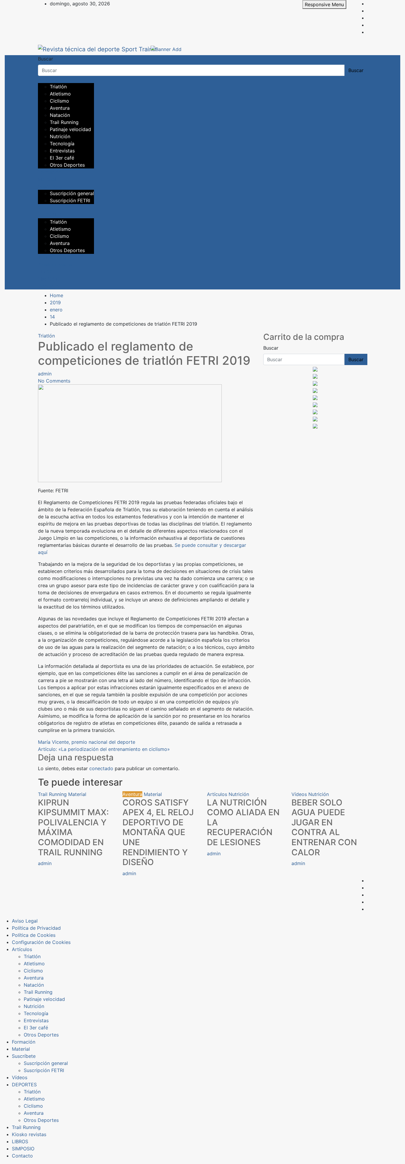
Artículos (48, 79)
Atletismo (60, 94)
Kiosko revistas (55, 264)
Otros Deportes (67, 165)
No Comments (54, 381)
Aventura (60, 108)
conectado (101, 768)
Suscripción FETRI (70, 200)
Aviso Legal (25, 921)
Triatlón (58, 87)
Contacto (48, 286)
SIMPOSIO (49, 279)
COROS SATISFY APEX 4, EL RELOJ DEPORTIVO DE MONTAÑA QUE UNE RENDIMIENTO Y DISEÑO (158, 832)
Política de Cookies (33, 935)
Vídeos (45, 208)
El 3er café (62, 158)
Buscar (45, 59)
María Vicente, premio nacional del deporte (86, 742)
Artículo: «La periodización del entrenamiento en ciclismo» (104, 749)
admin (45, 374)
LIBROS (46, 272)
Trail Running (64, 122)
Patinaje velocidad (70, 129)
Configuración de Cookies (41, 942)
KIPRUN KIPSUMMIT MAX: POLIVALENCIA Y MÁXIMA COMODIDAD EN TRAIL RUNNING (73, 827)
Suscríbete (50, 186)
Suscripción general (72, 193)
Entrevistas (62, 151)
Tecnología (62, 144)
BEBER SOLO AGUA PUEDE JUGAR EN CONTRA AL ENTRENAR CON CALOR (324, 827)
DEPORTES (50, 215)
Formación (49, 172)
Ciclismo (59, 101)
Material (47, 179)
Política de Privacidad (36, 928)
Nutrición (60, 136)
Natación (60, 115)
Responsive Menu (324, 4)
